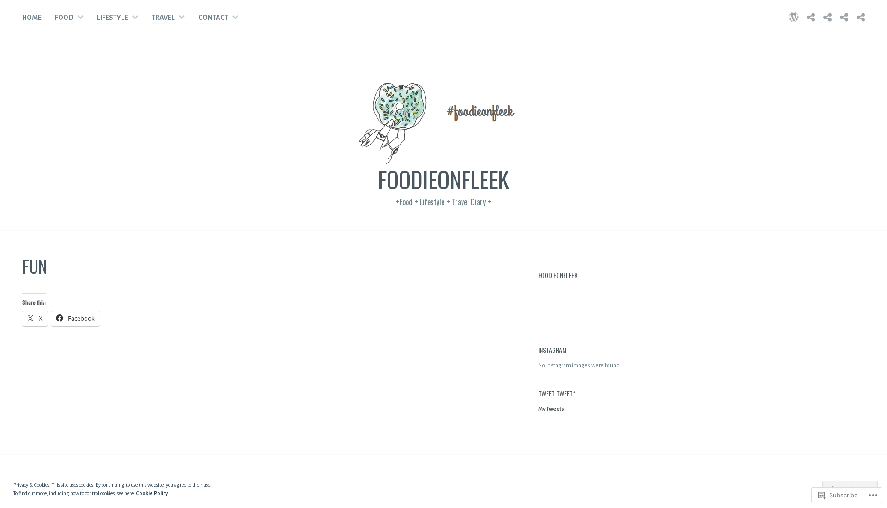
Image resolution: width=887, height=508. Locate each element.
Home (32, 17)
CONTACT (213, 17)
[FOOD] (811, 17)
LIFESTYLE (112, 17)
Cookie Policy (152, 493)
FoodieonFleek (557, 275)
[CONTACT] (861, 17)
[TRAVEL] (844, 17)
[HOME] (793, 17)
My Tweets (551, 409)
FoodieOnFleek (443, 179)
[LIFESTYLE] (827, 17)
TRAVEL (163, 17)
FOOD (64, 17)
